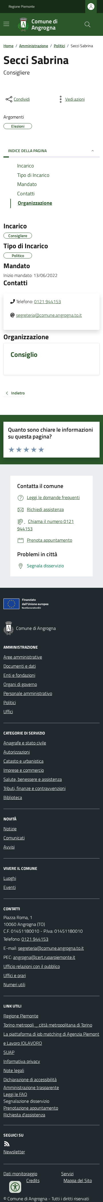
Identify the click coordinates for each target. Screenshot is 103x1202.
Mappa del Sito (78, 1180)
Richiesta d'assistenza (24, 1114)
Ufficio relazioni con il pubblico (31, 966)
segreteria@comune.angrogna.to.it (49, 315)
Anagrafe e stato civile (24, 742)
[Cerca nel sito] (85, 24)
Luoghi (9, 878)
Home (8, 46)
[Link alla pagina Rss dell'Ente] (6, 1143)
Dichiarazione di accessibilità (30, 1079)
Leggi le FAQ (15, 1094)
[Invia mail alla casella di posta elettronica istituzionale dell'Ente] (51, 948)
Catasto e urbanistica (23, 761)
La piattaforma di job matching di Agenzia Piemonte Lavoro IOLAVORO (51, 1038)
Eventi (9, 887)
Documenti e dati (19, 666)
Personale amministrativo (27, 693)
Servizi (67, 1173)
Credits (32, 1180)
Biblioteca (12, 797)
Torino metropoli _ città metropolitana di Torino (47, 1024)
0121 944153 (47, 301)
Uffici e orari (14, 975)
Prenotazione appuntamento (30, 1107)
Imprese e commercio (23, 770)
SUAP (8, 1052)
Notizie (10, 828)
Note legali (13, 1070)
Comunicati (14, 837)
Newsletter (14, 1151)
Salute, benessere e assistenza (32, 779)
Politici (59, 46)
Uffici (8, 711)
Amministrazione (33, 46)
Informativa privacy (21, 1061)
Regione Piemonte (22, 6)
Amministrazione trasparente (31, 1087)
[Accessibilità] (15, 1186)
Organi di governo (20, 684)
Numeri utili (14, 984)
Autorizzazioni (16, 751)
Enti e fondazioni (19, 675)
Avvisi (9, 846)
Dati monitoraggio (20, 1173)
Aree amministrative (22, 656)
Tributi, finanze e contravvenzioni (34, 788)
